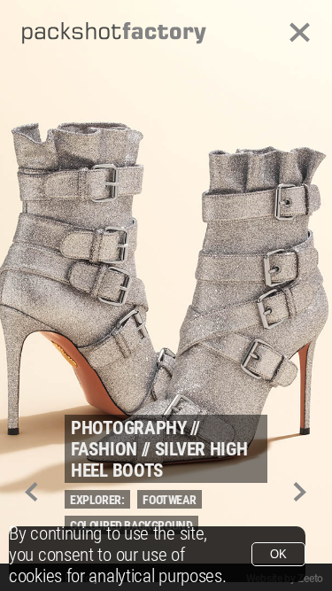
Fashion (104, 449)
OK (278, 554)
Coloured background (131, 525)
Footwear (169, 500)
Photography (129, 428)
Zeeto (310, 578)
